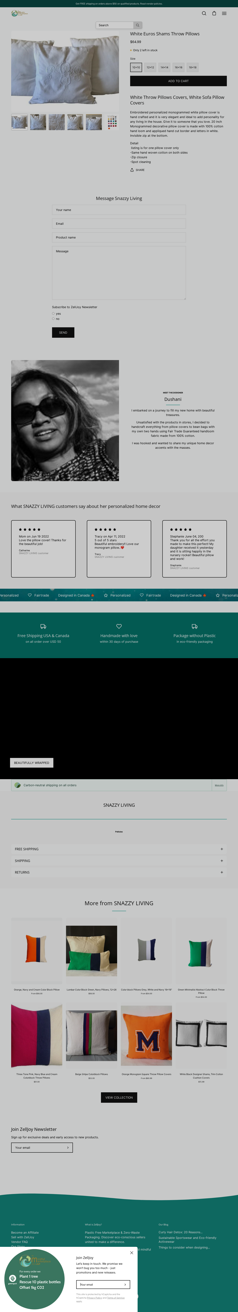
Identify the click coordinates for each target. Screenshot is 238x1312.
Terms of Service (116, 1297)
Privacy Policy (94, 1297)
